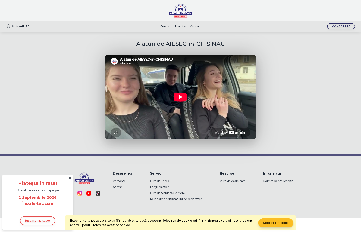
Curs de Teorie (160, 181)
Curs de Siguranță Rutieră (167, 193)
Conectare (341, 26)
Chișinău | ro (21, 26)
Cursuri (165, 26)
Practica (180, 26)
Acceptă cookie (276, 223)
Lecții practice (159, 187)
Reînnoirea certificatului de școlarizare (176, 199)
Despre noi (122, 173)
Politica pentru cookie (278, 181)
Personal (119, 181)
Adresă (117, 187)
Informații (272, 173)
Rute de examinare (233, 181)
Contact (195, 26)
